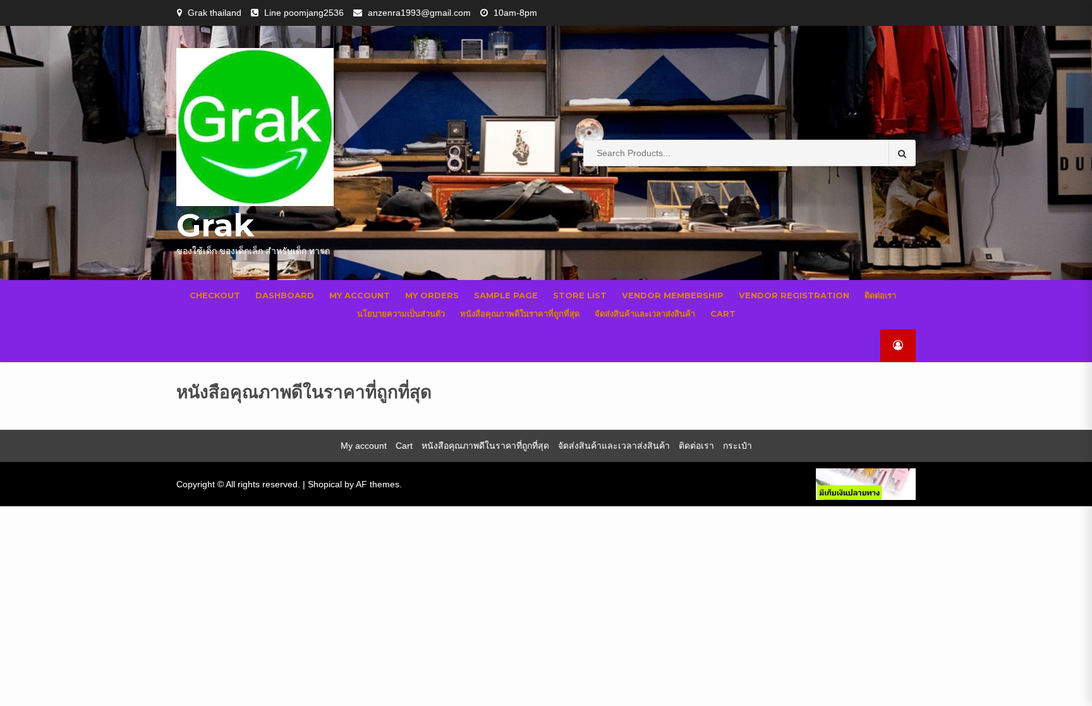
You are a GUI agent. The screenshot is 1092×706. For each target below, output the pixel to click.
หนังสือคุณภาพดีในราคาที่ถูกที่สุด (519, 313)
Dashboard (284, 295)
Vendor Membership (673, 295)
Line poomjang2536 (304, 13)
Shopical (325, 484)
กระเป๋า (737, 446)
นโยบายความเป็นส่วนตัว (401, 313)
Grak (215, 225)
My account (359, 295)
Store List (580, 295)
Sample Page (506, 295)
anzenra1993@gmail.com (419, 13)
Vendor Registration (794, 295)
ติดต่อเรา (880, 295)
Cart (723, 313)
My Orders (432, 295)
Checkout (215, 295)
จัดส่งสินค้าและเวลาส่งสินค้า (645, 313)
